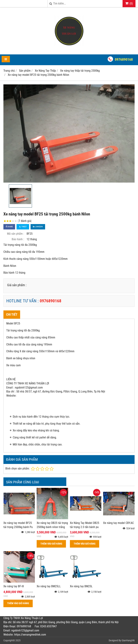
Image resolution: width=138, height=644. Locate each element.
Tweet (24, 226)
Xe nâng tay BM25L (81, 586)
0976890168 (124, 59)
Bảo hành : (18, 239)
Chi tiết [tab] (11, 314)
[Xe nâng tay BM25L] (85, 581)
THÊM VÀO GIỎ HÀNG (51, 543)
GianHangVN (128, 640)
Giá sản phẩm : (16, 285)
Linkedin (39, 226)
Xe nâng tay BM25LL (49, 586)
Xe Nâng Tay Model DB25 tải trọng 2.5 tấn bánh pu (84, 525)
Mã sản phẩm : (15, 233)
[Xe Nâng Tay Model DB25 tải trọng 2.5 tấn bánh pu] (85, 518)
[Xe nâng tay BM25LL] (52, 581)
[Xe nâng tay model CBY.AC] (119, 518)
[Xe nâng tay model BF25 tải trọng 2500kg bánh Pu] (19, 518)
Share (10, 226)
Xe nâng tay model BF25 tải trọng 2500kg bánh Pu (18, 525)
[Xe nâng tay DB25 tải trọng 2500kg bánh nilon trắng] (52, 518)
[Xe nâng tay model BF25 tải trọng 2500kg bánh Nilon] (69, 133)
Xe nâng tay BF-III (13, 586)
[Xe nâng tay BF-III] (19, 581)
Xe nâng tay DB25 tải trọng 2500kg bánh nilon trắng (52, 525)
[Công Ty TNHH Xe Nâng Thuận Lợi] (69, 48)
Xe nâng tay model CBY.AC (118, 523)
